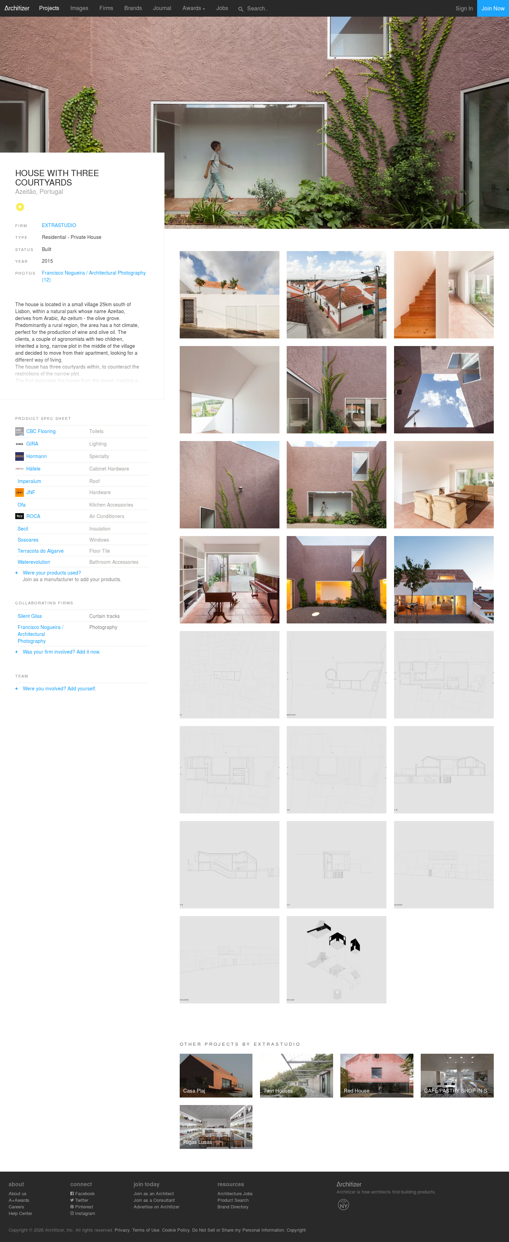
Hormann (36, 455)
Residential (54, 236)
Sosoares (28, 539)
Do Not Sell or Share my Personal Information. (238, 1229)
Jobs (222, 8)
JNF (30, 492)
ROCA (33, 515)
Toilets (96, 431)
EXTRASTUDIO (59, 225)
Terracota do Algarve (41, 550)
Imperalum (29, 480)
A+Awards (19, 1200)
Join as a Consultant (154, 1200)
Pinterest (83, 1206)
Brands (133, 8)
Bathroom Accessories (114, 561)
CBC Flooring (41, 431)
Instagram (84, 1213)
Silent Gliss (30, 615)
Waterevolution (34, 561)
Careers (16, 1206)
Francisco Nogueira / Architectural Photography (40, 633)
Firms (106, 8)
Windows (99, 539)
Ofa (22, 504)
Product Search (233, 1200)
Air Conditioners (106, 515)
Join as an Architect (154, 1193)
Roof (94, 480)
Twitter (81, 1200)
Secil (23, 528)
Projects (49, 8)
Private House (86, 236)
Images (79, 8)
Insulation (99, 528)
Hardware (100, 492)
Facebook (84, 1193)
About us (18, 1193)
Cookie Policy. (176, 1229)
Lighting (98, 443)
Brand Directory (233, 1206)
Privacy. (123, 1229)
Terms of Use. (146, 1229)
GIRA (32, 443)
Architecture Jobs (235, 1193)
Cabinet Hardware (109, 468)
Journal (162, 8)
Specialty (99, 455)
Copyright (296, 1229)
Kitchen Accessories (111, 504)
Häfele (33, 468)
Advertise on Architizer (156, 1206)
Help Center (20, 1213)
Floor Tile (99, 550)
